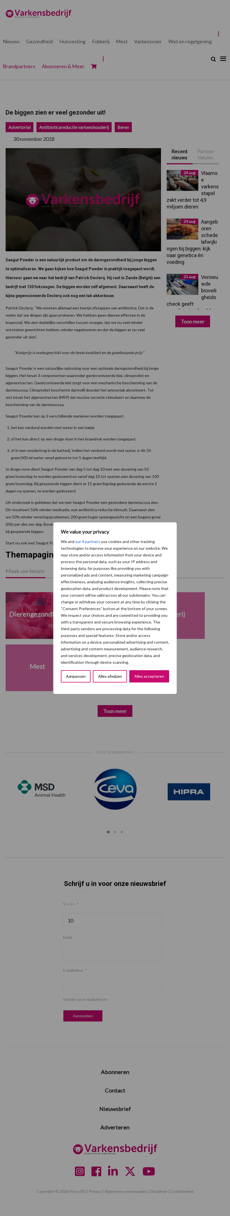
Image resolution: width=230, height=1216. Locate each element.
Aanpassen (76, 676)
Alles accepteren (149, 676)
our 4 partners (87, 541)
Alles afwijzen (110, 676)
